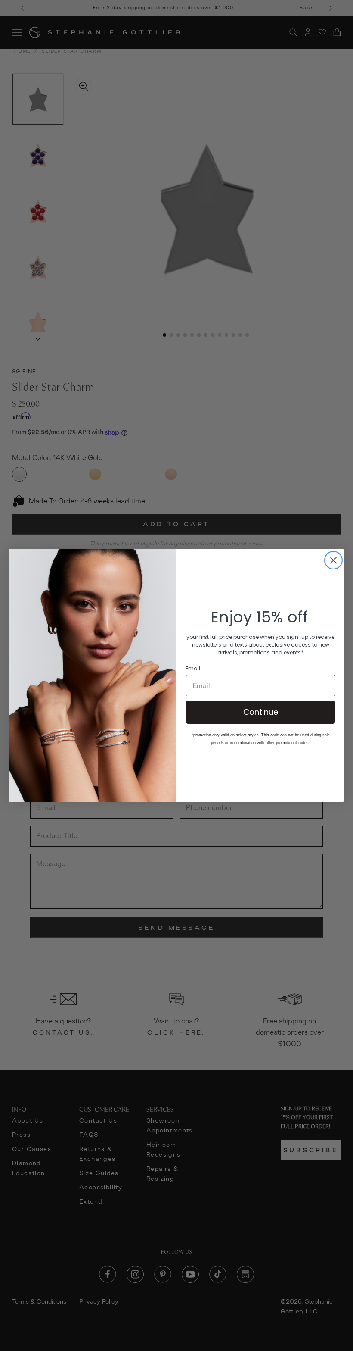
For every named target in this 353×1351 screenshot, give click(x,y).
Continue (260, 712)
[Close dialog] (333, 560)
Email (193, 668)
